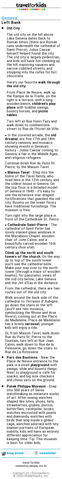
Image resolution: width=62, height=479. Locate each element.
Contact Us (21, 473)
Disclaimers (40, 473)
